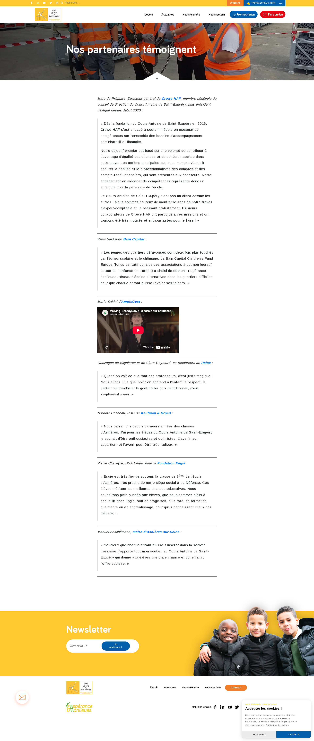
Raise (206, 363)
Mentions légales (201, 707)
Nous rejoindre (191, 14)
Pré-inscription (245, 14)
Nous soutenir (217, 14)
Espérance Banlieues (263, 3)
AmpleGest (130, 301)
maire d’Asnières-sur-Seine (155, 532)
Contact (235, 3)
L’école (148, 14)
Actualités (167, 14)
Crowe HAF (171, 98)
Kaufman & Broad (156, 413)
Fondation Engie (171, 463)
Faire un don (275, 14)
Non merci (259, 734)
